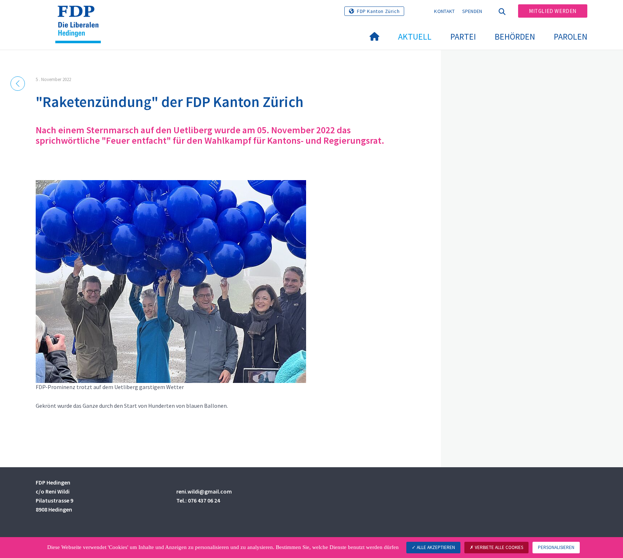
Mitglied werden (552, 11)
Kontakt (444, 11)
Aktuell (415, 36)
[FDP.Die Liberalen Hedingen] (81, 15)
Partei (463, 36)
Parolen (570, 36)
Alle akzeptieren (435, 547)
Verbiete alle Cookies (498, 547)
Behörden (515, 36)
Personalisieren (556, 547)
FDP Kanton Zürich (378, 11)
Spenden (472, 11)
